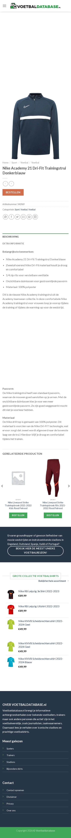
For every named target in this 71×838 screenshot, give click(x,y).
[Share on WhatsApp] (5, 217)
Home (5, 162)
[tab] (35, 236)
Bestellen (13, 192)
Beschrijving (10, 236)
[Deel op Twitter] (17, 217)
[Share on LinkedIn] (35, 217)
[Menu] (4, 6)
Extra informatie (13, 243)
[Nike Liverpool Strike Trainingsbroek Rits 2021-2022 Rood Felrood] (53, 478)
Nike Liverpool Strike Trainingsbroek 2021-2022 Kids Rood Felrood (18, 505)
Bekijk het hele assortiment (52, 581)
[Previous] (2, 492)
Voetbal (24, 162)
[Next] (68, 492)
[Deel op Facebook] (11, 217)
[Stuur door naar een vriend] (23, 217)
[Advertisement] (35, 49)
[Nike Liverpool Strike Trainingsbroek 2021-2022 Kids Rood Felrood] (18, 478)
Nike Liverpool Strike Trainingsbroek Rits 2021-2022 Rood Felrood (53, 505)
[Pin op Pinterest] (29, 217)
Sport (14, 162)
